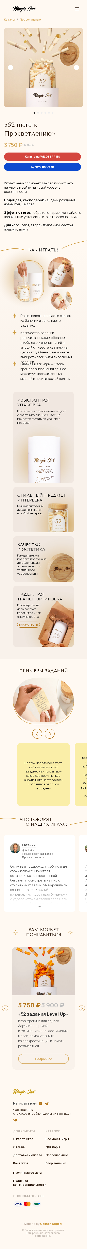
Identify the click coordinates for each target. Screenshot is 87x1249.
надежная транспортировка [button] (39, 596)
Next (82, 1008)
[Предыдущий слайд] (10, 67)
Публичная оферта (27, 1172)
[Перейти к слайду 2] (38, 113)
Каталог (10, 19)
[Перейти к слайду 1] (34, 113)
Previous (5, 1008)
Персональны (56, 1155)
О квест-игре (23, 1139)
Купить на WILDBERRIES (42, 156)
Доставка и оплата (27, 1155)
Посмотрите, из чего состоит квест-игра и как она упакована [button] (29, 611)
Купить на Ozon (42, 167)
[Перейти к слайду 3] (41, 113)
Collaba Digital (51, 1224)
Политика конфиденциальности (29, 1183)
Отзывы (19, 1147)
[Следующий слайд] (76, 67)
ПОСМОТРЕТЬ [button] (28, 624)
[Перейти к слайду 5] (49, 113)
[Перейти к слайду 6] (52, 113)
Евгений (29, 845)
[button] (43, 616)
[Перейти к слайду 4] (45, 113)
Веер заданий (56, 1163)
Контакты (20, 1163)
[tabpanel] (43, 1008)
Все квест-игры (57, 1139)
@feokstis (28, 850)
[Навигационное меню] (77, 8)
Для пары (53, 1147)
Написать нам (25, 1103)
